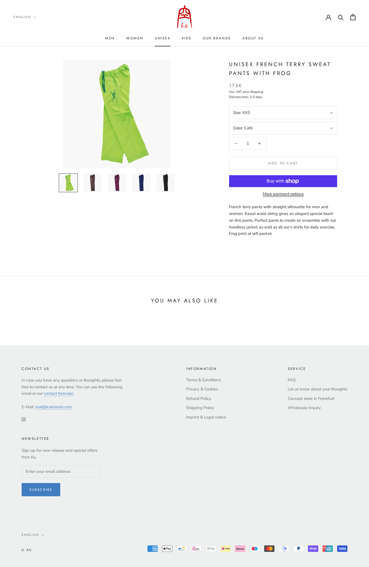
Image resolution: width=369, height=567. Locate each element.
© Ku (27, 550)
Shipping (256, 92)
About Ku (253, 38)
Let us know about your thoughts (317, 389)
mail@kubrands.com (53, 407)
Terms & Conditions (203, 380)
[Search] (341, 17)
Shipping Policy (200, 407)
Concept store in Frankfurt (311, 398)
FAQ (292, 380)
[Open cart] (352, 17)
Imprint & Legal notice (206, 417)
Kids (187, 38)
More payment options (283, 194)
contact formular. (59, 393)
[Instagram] (24, 419)
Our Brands (217, 38)
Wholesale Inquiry (304, 407)
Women (134, 38)
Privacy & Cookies (202, 389)
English (22, 17)
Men (110, 38)
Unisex (162, 38)
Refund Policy (198, 398)
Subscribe (40, 489)
